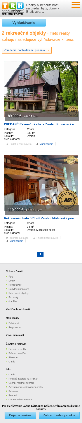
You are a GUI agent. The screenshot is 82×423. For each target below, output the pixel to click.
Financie (13, 357)
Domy (12, 280)
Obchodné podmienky (20, 399)
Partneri (13, 395)
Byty (11, 276)
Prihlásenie (14, 323)
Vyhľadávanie (23, 23)
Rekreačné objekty (19, 293)
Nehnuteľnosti (14, 271)
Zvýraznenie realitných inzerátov (26, 387)
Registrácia (15, 327)
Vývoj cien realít (15, 335)
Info (8, 369)
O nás (12, 361)
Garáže (13, 301)
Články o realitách (16, 343)
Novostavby (15, 284)
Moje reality (12, 318)
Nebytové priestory (19, 289)
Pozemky (14, 297)
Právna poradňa (17, 353)
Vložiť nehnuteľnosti (18, 309)
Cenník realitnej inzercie (21, 383)
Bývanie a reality (17, 349)
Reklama (13, 391)
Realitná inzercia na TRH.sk (23, 378)
